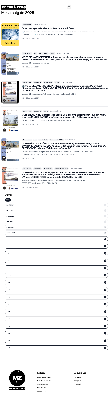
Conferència (43, 53)
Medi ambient (48, 82)
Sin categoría (27, 24)
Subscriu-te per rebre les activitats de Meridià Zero (47, 28)
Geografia (37, 82)
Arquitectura (27, 53)
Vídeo (52, 53)
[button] (69, 7)
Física (46, 111)
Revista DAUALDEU (56, 140)
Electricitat (37, 111)
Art (35, 53)
